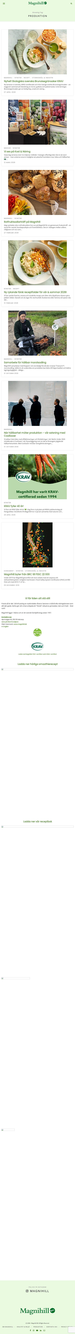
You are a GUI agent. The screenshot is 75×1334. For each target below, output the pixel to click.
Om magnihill (7, 1327)
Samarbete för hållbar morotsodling (25, 362)
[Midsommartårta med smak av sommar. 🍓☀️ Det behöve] (1, 1298)
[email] (44, 1330)
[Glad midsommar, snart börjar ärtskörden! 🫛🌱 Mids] (20, 1298)
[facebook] (30, 1330)
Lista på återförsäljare (9, 622)
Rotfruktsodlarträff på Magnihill (22, 221)
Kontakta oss (51, 1327)
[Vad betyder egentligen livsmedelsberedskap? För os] (10, 1298)
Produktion (38, 1327)
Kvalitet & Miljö (23, 1327)
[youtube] (37, 1330)
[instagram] (33, 1330)
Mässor (7, 148)
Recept (27, 78)
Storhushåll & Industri (42, 78)
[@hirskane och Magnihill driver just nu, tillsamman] (29, 1298)
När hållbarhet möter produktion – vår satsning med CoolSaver (34, 434)
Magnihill (8, 78)
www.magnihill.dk (20, 624)
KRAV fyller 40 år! (14, 506)
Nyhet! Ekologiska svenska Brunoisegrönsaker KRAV (33, 81)
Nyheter (18, 78)
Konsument (9, 571)
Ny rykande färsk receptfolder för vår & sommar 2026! (35, 292)
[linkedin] (40, 1330)
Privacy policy (67, 1327)
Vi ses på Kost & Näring (17, 151)
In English (4, 626)
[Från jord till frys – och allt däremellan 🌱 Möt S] (38, 1298)
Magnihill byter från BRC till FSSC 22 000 (27, 574)
